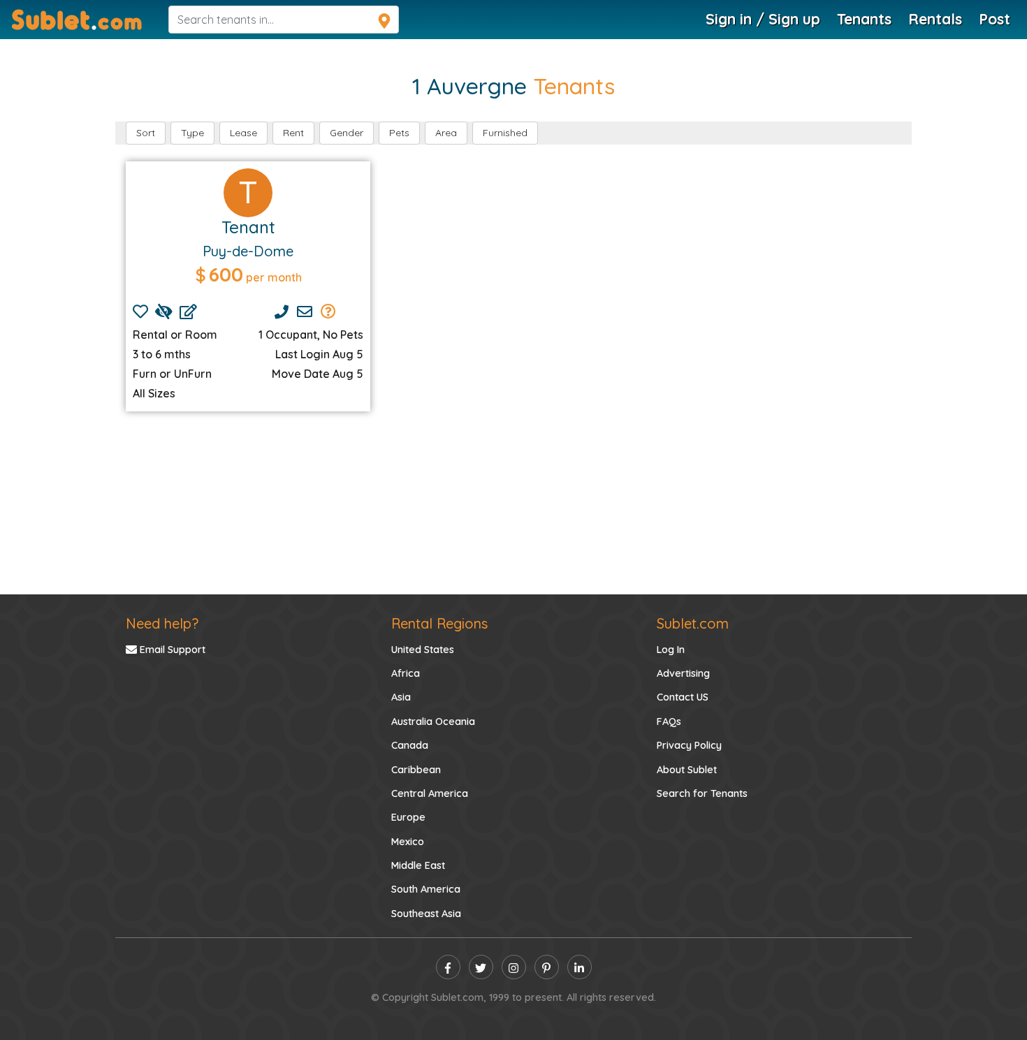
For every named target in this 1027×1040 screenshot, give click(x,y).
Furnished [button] (505, 132)
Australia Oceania (433, 721)
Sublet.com (693, 623)
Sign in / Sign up (763, 19)
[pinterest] (546, 967)
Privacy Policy (689, 745)
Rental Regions (439, 623)
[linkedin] (579, 967)
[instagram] (514, 967)
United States (422, 649)
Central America (429, 793)
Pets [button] (399, 132)
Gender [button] (346, 132)
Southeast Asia (426, 913)
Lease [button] (243, 132)
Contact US (682, 697)
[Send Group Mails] (328, 311)
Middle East (418, 865)
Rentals (935, 19)
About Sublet (687, 769)
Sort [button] (145, 132)
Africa (405, 673)
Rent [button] (293, 132)
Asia (401, 697)
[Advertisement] (513, 503)
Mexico (407, 841)
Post (994, 19)
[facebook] (448, 967)
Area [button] (446, 132)
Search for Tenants (702, 793)
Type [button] (192, 132)
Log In (671, 649)
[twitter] (481, 967)
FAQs (669, 721)
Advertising (683, 673)
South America (425, 889)
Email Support (171, 649)
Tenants (864, 19)
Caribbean (416, 769)
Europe (408, 817)
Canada (409, 745)
